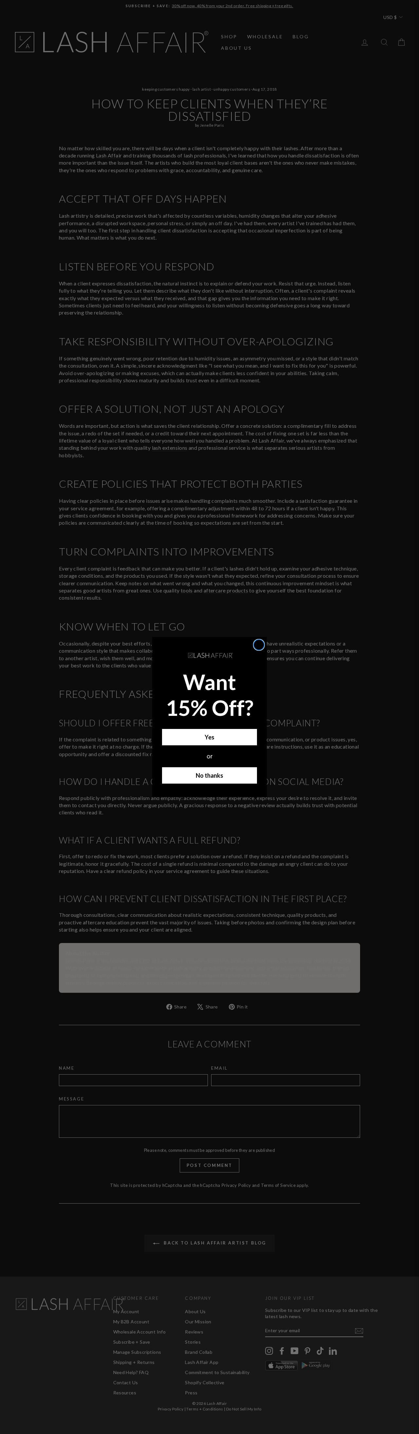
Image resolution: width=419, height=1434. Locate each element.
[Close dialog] (259, 645)
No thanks (209, 775)
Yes (209, 737)
